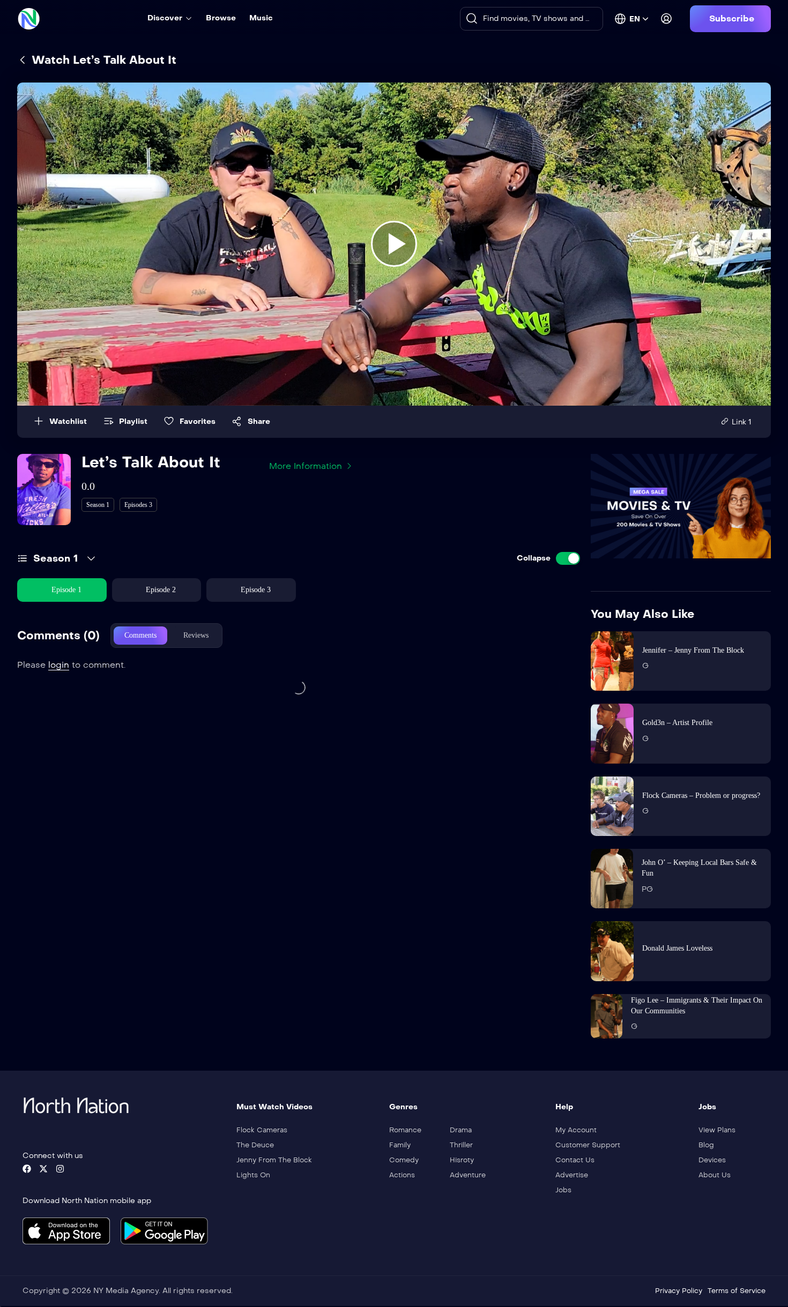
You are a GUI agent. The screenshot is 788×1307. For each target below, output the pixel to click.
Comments (140, 635)
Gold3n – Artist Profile (677, 723)
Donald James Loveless (677, 948)
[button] (730, 18)
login (58, 665)
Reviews (196, 635)
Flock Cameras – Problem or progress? (701, 795)
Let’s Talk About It (150, 462)
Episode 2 (161, 590)
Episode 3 (256, 590)
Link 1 (742, 422)
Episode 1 (66, 590)
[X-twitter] (43, 1168)
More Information (305, 466)
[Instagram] (60, 1168)
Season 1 (55, 558)
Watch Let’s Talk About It (102, 60)
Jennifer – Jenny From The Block (693, 650)
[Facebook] (27, 1168)
